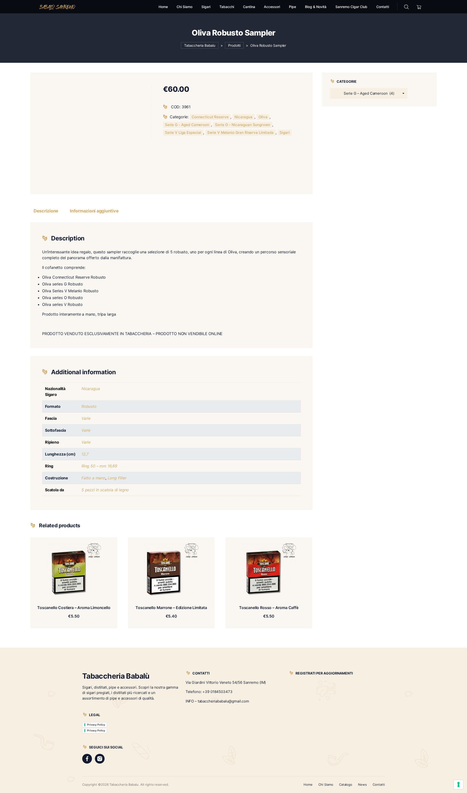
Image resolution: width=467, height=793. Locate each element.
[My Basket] (419, 6)
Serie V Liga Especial (183, 132)
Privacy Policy (96, 724)
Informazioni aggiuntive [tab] (94, 210)
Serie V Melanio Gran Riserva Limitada (240, 132)
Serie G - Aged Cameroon (187, 124)
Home (308, 784)
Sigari (284, 132)
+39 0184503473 (217, 691)
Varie (85, 418)
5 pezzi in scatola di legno (105, 489)
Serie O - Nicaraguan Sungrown (242, 124)
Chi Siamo (325, 784)
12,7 (85, 454)
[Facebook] (87, 759)
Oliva (263, 117)
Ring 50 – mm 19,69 (99, 466)
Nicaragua (243, 117)
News (362, 784)
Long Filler (117, 477)
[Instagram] (100, 759)
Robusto (89, 406)
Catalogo (345, 784)
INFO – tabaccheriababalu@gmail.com (217, 701)
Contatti (379, 784)
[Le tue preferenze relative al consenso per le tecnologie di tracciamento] (458, 784)
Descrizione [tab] (46, 210)
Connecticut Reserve (210, 117)
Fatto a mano (93, 477)
